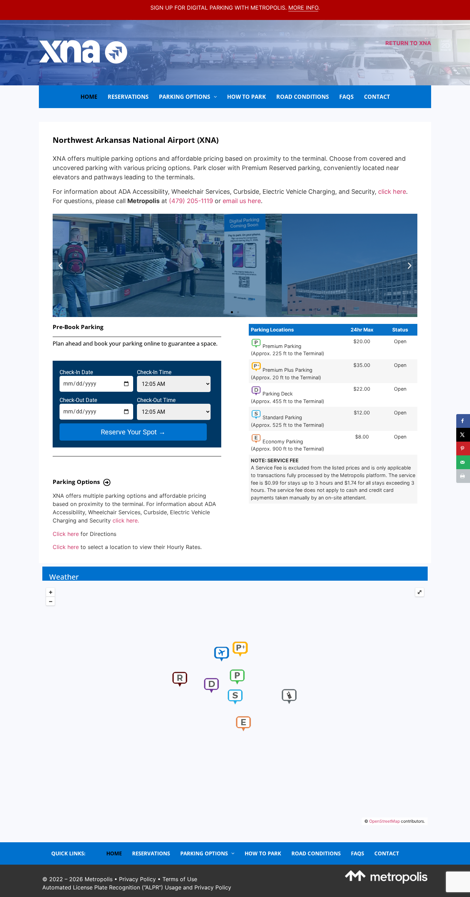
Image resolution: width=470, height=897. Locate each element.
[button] (60, 265)
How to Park (246, 97)
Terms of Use (179, 879)
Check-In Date (76, 372)
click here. (126, 520)
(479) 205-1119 (191, 200)
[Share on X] (463, 435)
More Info (303, 7)
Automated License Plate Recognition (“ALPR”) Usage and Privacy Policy (136, 887)
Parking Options (184, 97)
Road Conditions (302, 97)
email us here (242, 200)
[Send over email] (463, 462)
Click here (66, 533)
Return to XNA (408, 43)
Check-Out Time (156, 400)
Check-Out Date (78, 400)
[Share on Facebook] (463, 421)
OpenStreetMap (384, 821)
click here (392, 191)
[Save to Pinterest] (463, 448)
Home (89, 97)
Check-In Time (154, 372)
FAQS (346, 97)
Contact (377, 97)
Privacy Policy (137, 879)
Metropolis (98, 879)
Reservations (128, 97)
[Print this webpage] (463, 476)
